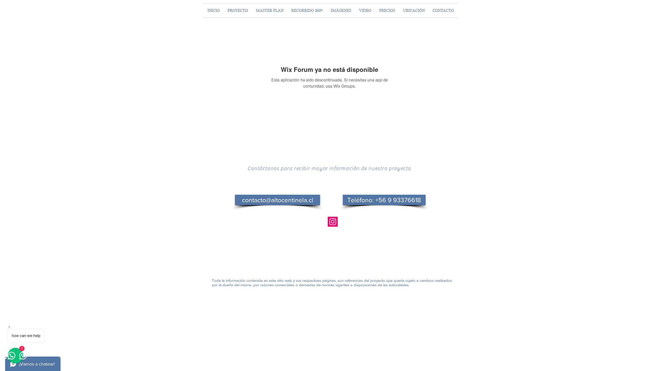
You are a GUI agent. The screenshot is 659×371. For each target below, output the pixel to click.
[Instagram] (333, 222)
